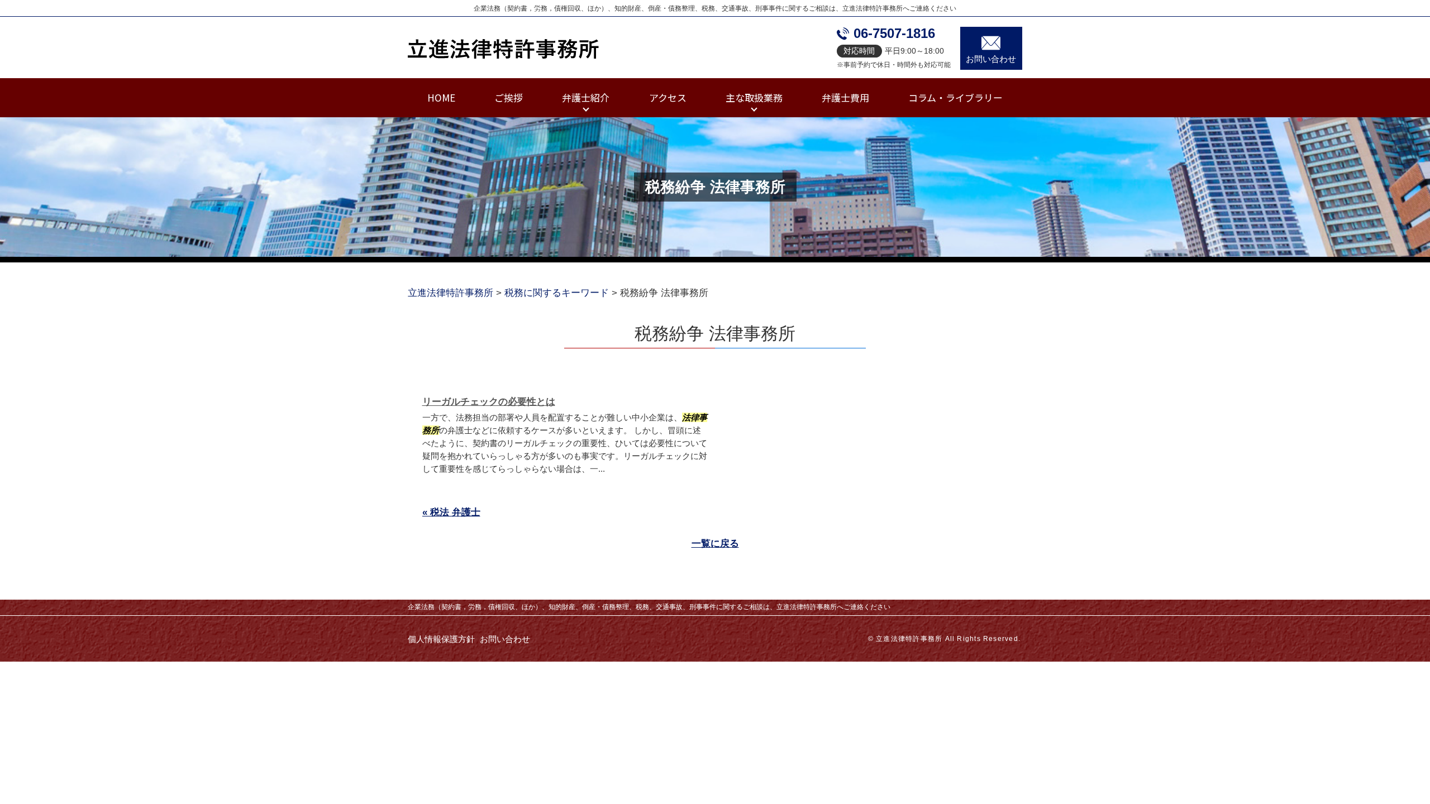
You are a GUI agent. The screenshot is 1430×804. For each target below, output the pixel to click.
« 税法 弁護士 (451, 512)
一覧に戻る (715, 543)
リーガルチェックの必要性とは (488, 401)
